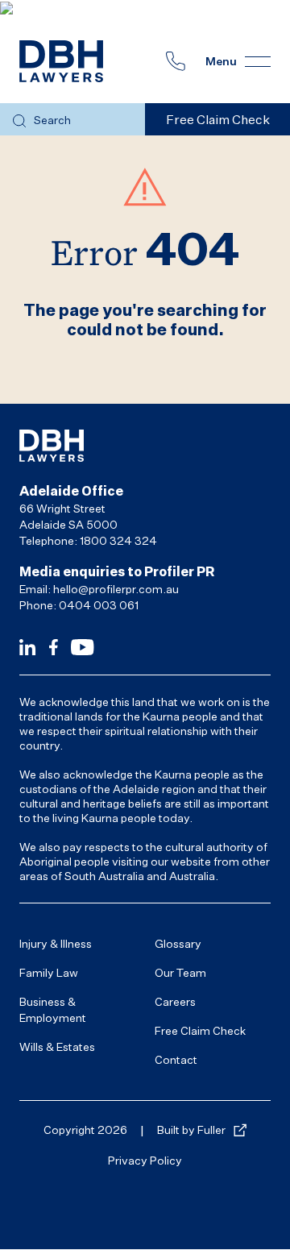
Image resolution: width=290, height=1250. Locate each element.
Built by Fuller (191, 1129)
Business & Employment (52, 1009)
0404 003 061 (99, 605)
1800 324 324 (118, 540)
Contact (176, 1059)
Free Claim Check (200, 1030)
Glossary (178, 943)
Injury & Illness (55, 943)
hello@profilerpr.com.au (116, 589)
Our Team (180, 972)
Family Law (48, 972)
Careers (175, 1001)
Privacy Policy (145, 1160)
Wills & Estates (57, 1046)
